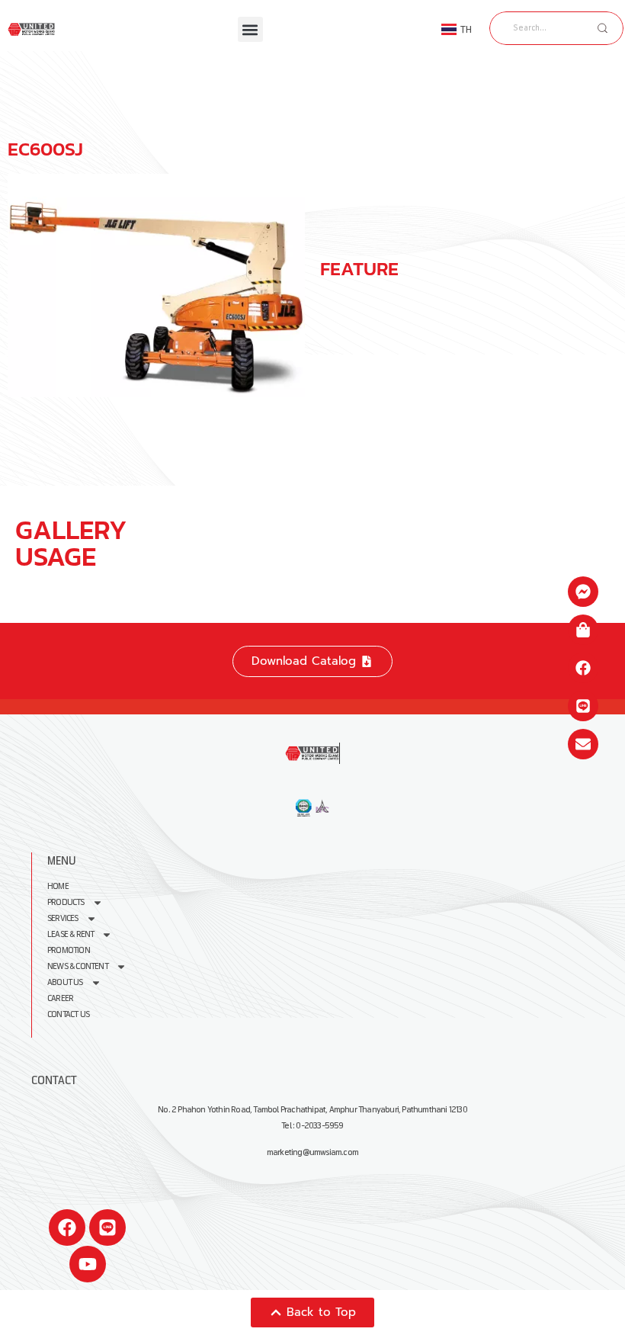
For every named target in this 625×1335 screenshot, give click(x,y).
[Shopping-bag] (583, 630)
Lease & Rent (70, 934)
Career (60, 998)
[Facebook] (67, 1227)
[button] (250, 29)
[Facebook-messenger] (583, 591)
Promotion (68, 950)
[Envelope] (583, 744)
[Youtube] (87, 1264)
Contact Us (68, 1014)
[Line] (107, 1227)
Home (58, 886)
